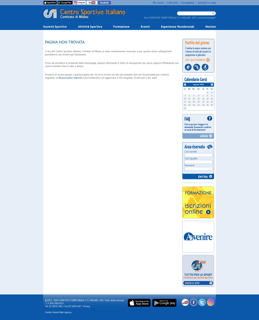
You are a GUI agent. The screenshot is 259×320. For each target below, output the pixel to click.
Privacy (86, 306)
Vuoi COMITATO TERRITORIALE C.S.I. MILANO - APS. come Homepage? (180, 17)
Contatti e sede (207, 2)
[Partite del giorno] (198, 73)
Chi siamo (158, 2)
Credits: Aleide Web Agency (58, 312)
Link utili (172, 2)
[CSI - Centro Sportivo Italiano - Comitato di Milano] (87, 19)
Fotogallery (187, 2)
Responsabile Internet (70, 77)
